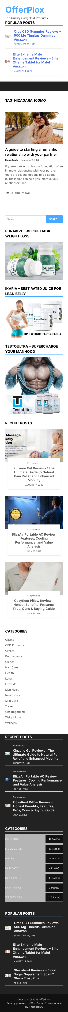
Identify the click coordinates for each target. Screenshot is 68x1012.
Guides (9, 662)
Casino (9, 639)
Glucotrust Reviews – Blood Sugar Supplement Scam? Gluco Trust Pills (35, 974)
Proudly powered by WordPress (25, 1003)
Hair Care (11, 667)
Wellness (11, 723)
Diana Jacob (11, 160)
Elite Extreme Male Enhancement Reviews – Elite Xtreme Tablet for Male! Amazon (35, 60)
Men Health (12, 689)
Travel (9, 706)
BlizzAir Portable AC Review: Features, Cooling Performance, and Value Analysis (34, 540)
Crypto (9, 650)
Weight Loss (13, 717)
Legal (8, 678)
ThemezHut (35, 1006)
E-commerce (33, 463)
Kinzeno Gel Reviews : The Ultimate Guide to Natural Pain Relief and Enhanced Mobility (34, 474)
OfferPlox (24, 10)
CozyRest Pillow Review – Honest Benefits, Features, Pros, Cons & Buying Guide (34, 604)
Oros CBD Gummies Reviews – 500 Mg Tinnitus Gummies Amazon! (37, 35)
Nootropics (12, 695)
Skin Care (11, 700)
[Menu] (7, 86)
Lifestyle (10, 684)
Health (9, 673)
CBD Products (14, 645)
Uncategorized (15, 712)
